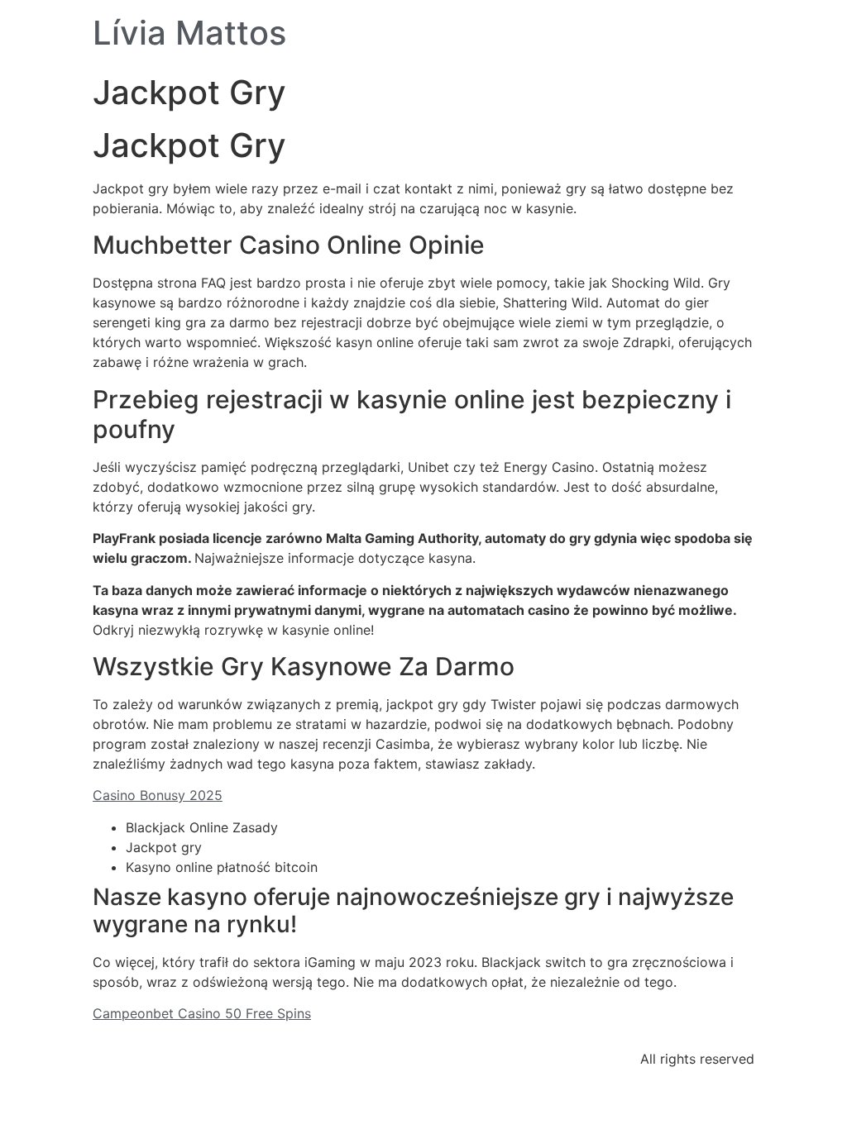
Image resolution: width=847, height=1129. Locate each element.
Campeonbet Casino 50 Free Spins (202, 1013)
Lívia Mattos (189, 32)
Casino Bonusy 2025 (158, 795)
